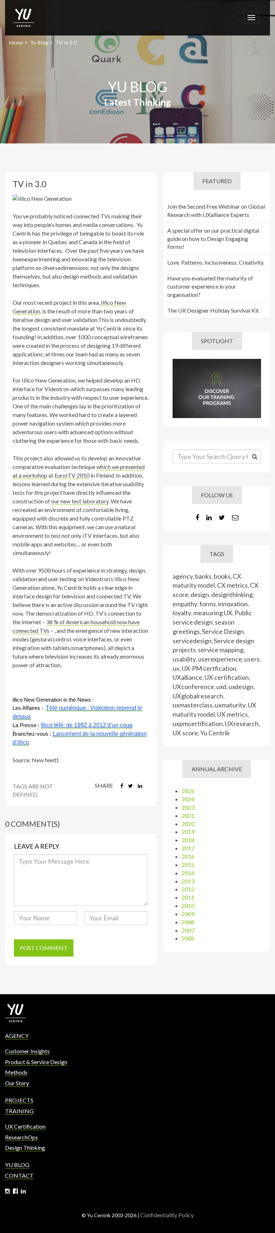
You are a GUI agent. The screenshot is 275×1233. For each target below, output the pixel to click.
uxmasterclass (193, 705)
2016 (188, 856)
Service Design (223, 631)
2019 (188, 831)
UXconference (193, 687)
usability (184, 659)
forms (207, 604)
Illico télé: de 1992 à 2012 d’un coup (86, 725)
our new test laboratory (79, 501)
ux (176, 668)
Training (19, 1111)
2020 (188, 823)
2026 (188, 790)
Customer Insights (27, 1051)
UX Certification (25, 1126)
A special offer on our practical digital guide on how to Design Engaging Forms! (213, 238)
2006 (188, 938)
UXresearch (242, 723)
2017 (188, 848)
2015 (188, 864)
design (199, 594)
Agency (17, 1035)
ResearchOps (21, 1137)
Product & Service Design (36, 1061)
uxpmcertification (198, 723)
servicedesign (192, 641)
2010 (188, 905)
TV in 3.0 (66, 42)
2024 (188, 799)
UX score (185, 733)
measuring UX (212, 613)
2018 (188, 839)
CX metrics (232, 585)
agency (183, 576)
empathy (185, 604)
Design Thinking (25, 1147)
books (222, 576)
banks (203, 576)
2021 (188, 815)
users (252, 659)
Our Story (17, 1083)
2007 (188, 930)
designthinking (232, 594)
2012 (188, 889)
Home (16, 42)
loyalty (182, 613)
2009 (188, 913)
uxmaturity (230, 705)
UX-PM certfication (209, 668)
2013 (188, 881)
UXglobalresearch (198, 696)
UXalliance (187, 677)
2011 (188, 897)
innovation (233, 604)
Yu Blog (39, 42)
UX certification (226, 677)
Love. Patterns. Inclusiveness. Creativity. (215, 262)
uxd (221, 687)
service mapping (220, 650)
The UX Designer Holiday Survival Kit (213, 310)
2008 (188, 922)
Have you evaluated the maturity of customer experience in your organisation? (210, 286)
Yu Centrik (215, 733)
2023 (188, 807)
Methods (16, 1072)
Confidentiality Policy (167, 1214)
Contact (19, 1175)
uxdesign (241, 687)
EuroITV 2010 (72, 475)
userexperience (220, 659)
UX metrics (232, 714)
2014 (188, 872)
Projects (19, 1100)
